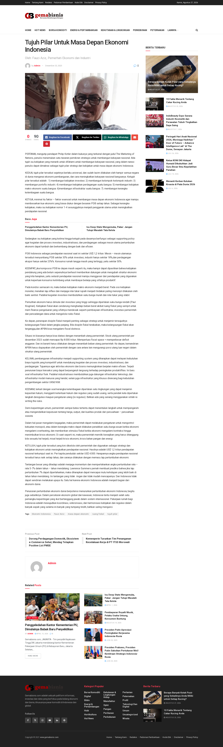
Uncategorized (130, 714)
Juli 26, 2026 (172, 153)
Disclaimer (88, 3)
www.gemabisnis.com (49, 737)
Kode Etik (79, 3)
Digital (87, 696)
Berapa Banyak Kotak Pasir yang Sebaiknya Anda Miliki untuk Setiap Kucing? (178, 695)
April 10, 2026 (42, 634)
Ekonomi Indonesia (41, 514)
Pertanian (127, 692)
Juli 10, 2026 (172, 174)
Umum (126, 710)
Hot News (40, 30)
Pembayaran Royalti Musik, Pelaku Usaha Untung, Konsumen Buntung (119, 615)
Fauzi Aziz (59, 514)
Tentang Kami (37, 3)
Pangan (107, 709)
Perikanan (108, 713)
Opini (106, 705)
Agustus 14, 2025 (113, 623)
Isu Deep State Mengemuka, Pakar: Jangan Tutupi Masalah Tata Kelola (121, 598)
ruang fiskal (98, 514)
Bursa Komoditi (58, 30)
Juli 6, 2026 (172, 188)
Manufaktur (109, 701)
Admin (37, 66)
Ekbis (87, 700)
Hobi (86, 710)
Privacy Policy (101, 3)
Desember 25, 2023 (53, 66)
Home (27, 3)
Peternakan (157, 30)
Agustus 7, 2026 (174, 129)
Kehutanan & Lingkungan (115, 30)
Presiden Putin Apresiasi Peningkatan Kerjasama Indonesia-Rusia (118, 633)
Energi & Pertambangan (84, 30)
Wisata (126, 718)
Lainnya (172, 30)
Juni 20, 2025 (111, 640)
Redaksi (48, 3)
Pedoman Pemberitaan (63, 3)
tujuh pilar (112, 514)
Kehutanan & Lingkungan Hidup (109, 694)
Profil (125, 700)
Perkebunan (140, 30)
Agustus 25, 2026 (175, 106)
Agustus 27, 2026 (156, 90)
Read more (33, 656)
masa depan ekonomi (78, 514)
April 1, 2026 (111, 605)
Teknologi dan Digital (130, 705)
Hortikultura (90, 714)
